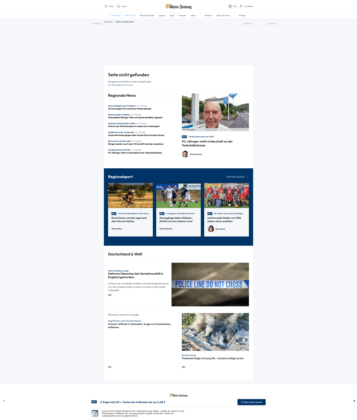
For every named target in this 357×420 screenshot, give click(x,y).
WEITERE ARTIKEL (235, 176)
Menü (111, 6)
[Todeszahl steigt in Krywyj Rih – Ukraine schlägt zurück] (215, 331)
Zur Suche (128, 85)
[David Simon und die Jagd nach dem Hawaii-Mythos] (130, 195)
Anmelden (248, 6)
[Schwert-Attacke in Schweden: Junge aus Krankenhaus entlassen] (123, 314)
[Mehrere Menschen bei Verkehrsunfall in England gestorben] (210, 284)
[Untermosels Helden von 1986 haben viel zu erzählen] (226, 195)
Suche (124, 6)
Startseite (108, 21)
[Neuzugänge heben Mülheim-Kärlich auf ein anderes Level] (178, 195)
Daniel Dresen (196, 154)
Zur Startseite (115, 85)
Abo (235, 6)
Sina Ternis (220, 229)
